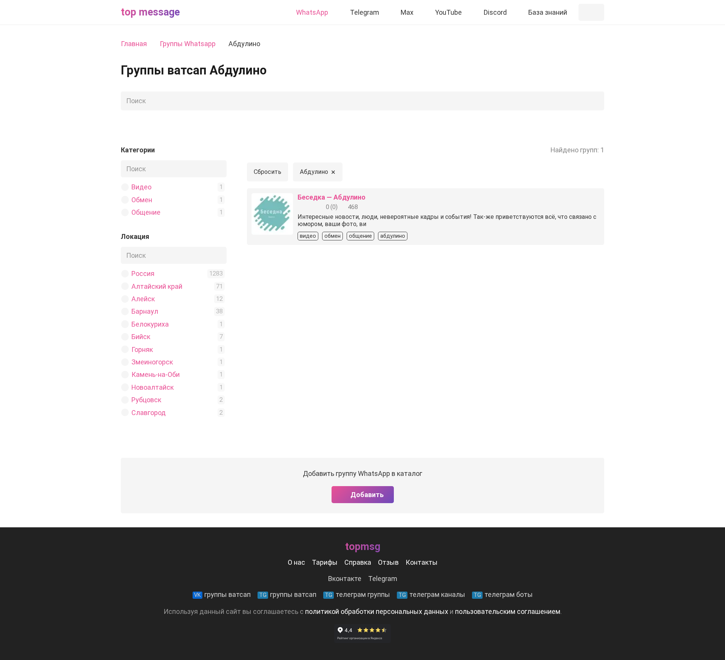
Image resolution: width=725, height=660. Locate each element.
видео (308, 236)
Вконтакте (344, 579)
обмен (332, 236)
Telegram (382, 579)
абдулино (392, 236)
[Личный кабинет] (591, 12)
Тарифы (325, 562)
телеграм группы (357, 594)
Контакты (422, 562)
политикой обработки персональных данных (376, 611)
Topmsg (362, 547)
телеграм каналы (431, 594)
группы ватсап (222, 594)
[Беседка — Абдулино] (272, 199)
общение (360, 236)
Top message (150, 12)
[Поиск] (596, 101)
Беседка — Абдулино (332, 197)
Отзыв (388, 562)
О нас (296, 562)
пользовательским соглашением (507, 611)
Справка (357, 562)
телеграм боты (503, 594)
